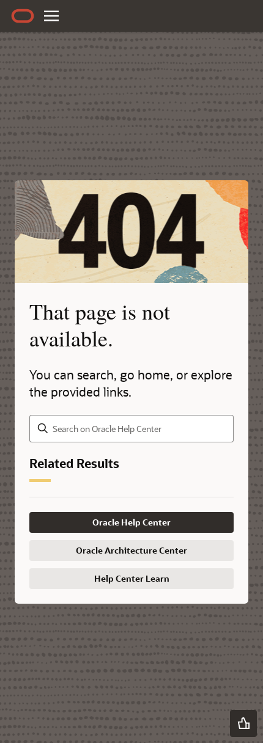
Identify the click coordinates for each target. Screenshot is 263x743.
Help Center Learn (131, 578)
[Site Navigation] (51, 15)
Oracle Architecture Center (131, 550)
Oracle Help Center (131, 522)
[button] (243, 723)
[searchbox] (131, 428)
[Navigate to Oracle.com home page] (22, 16)
